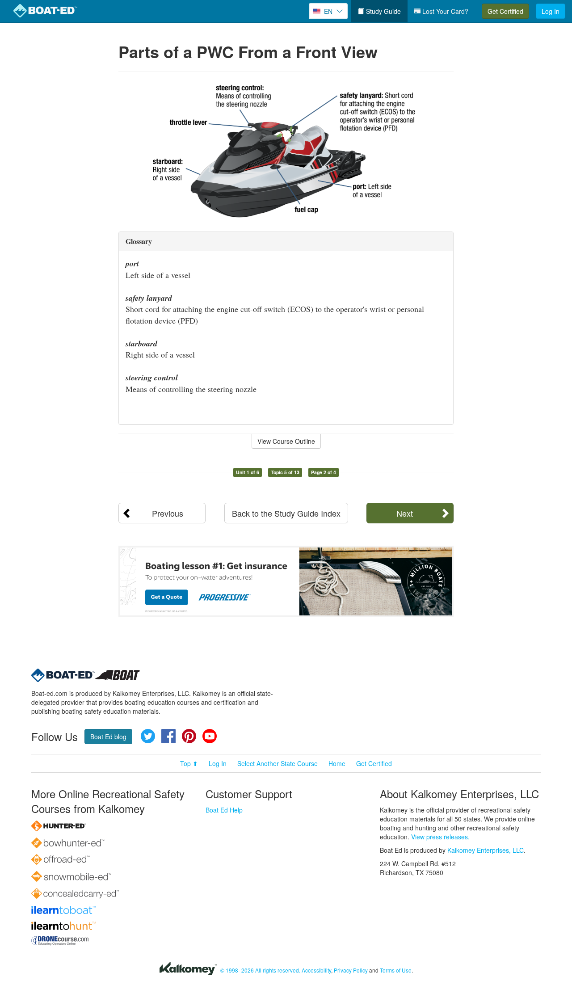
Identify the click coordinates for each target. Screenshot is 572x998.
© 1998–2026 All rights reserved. (260, 970)
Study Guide (382, 11)
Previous (167, 513)
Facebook (168, 736)
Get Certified (505, 11)
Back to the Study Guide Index (286, 513)
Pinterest (189, 736)
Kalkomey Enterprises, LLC (485, 850)
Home (336, 763)
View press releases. (440, 836)
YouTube (209, 736)
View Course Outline (286, 441)
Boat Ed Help (224, 809)
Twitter (148, 736)
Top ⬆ (189, 763)
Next (404, 513)
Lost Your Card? (444, 11)
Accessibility (316, 970)
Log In (550, 11)
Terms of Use (396, 970)
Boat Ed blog (108, 736)
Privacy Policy (351, 970)
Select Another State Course (277, 763)
